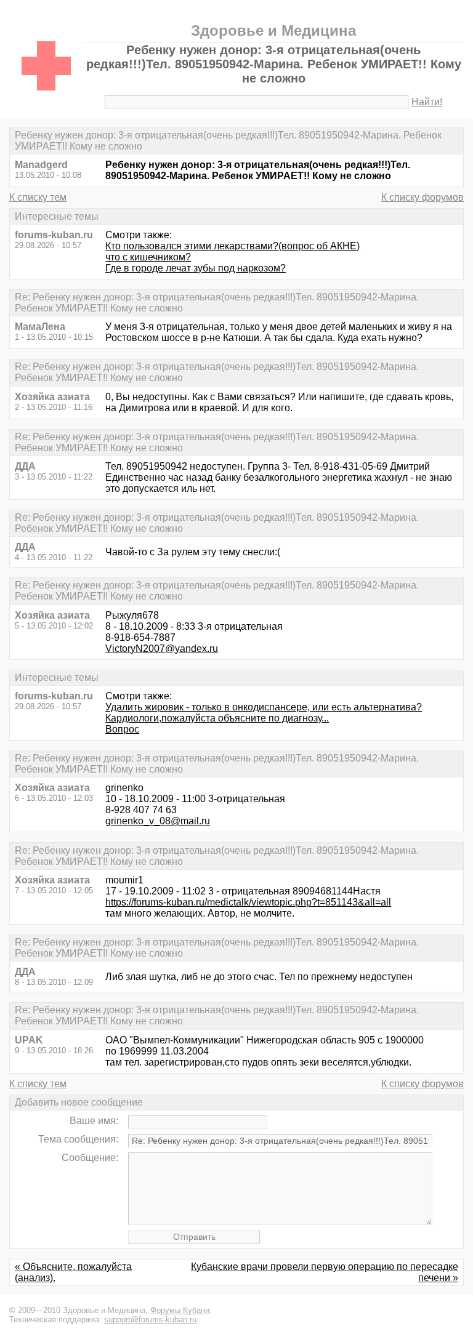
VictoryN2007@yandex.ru (161, 648)
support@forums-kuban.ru (150, 1319)
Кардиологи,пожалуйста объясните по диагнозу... (217, 718)
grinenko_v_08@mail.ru (157, 821)
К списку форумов (422, 197)
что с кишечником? (148, 257)
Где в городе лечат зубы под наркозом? (195, 268)
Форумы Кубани (179, 1310)
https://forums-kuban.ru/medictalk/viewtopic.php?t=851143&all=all (248, 902)
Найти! (426, 102)
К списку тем (38, 197)
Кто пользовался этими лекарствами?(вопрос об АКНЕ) (232, 246)
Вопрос (122, 729)
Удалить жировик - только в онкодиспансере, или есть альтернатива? (263, 707)
